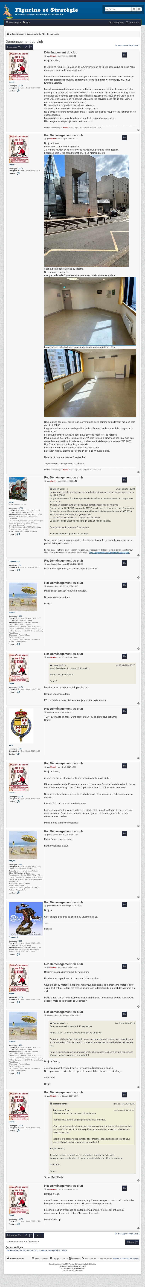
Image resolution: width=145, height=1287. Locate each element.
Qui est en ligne (14, 1247)
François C (13, 937)
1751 (21, 508)
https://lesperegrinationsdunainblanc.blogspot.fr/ (109, 552)
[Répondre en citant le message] (124, 55)
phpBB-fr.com (77, 1270)
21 (20, 565)
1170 (21, 86)
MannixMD (80, 1268)
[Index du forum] (7, 11)
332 (20, 941)
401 (20, 616)
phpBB (64, 1264)
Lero (11, 745)
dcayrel (12, 612)
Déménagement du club (24, 41)
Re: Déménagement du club (63, 135)
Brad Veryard (80, 1266)
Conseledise (14, 561)
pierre (11, 502)
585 (20, 749)
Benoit (11, 82)
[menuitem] (26, 22)
